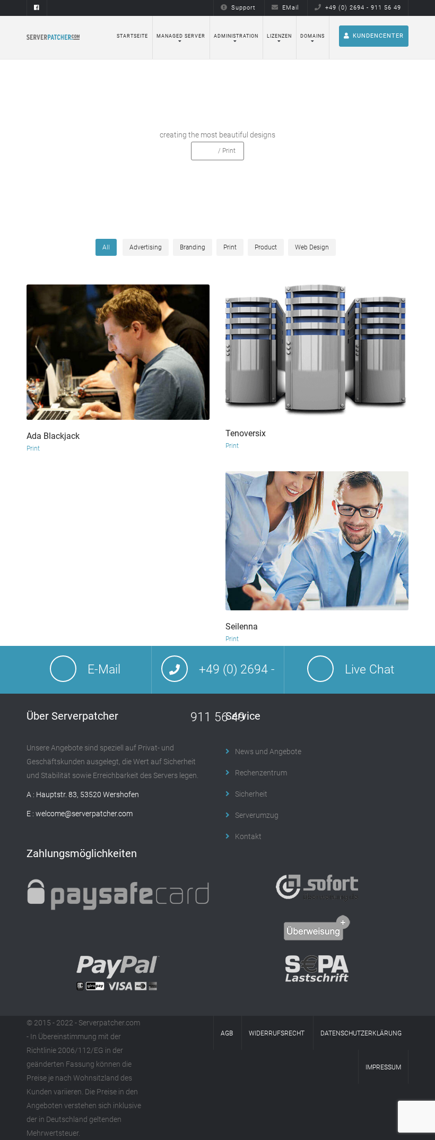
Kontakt (248, 836)
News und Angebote (268, 751)
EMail (290, 7)
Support (243, 7)
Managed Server (180, 36)
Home (207, 150)
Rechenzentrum (261, 772)
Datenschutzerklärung (361, 1033)
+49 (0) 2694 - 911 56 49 (363, 7)
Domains (312, 36)
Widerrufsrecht (276, 1033)
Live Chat (369, 669)
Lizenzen (279, 36)
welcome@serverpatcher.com (84, 813)
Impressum (383, 1067)
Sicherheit (251, 794)
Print (33, 448)
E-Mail (104, 669)
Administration (236, 36)
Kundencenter (378, 35)
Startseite (132, 36)
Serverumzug (257, 815)
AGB (227, 1033)
